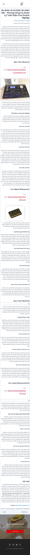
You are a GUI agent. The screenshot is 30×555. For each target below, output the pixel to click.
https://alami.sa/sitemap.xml (22, 505)
